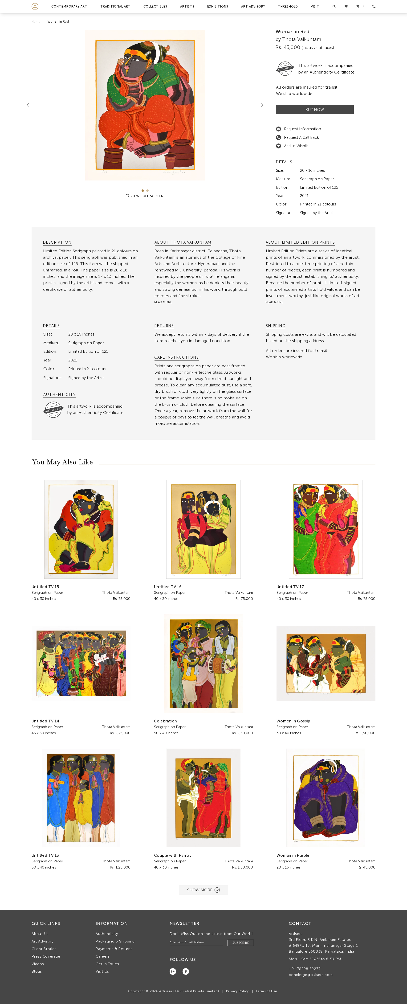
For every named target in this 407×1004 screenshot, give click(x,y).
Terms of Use (266, 991)
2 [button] (147, 190)
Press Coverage (46, 956)
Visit (315, 6)
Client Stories (44, 949)
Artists (187, 6)
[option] (145, 105)
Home (36, 21)
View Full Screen (147, 196)
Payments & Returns (114, 949)
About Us (40, 933)
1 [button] (143, 190)
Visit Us (102, 971)
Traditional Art (115, 6)
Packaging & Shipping (115, 941)
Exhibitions (217, 6)
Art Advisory (253, 6)
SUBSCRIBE (240, 943)
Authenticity (107, 933)
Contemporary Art (69, 6)
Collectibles (155, 6)
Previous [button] (30, 104)
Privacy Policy (237, 991)
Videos (38, 964)
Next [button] (260, 104)
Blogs (37, 971)
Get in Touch (107, 964)
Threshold (288, 6)
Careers (103, 956)
